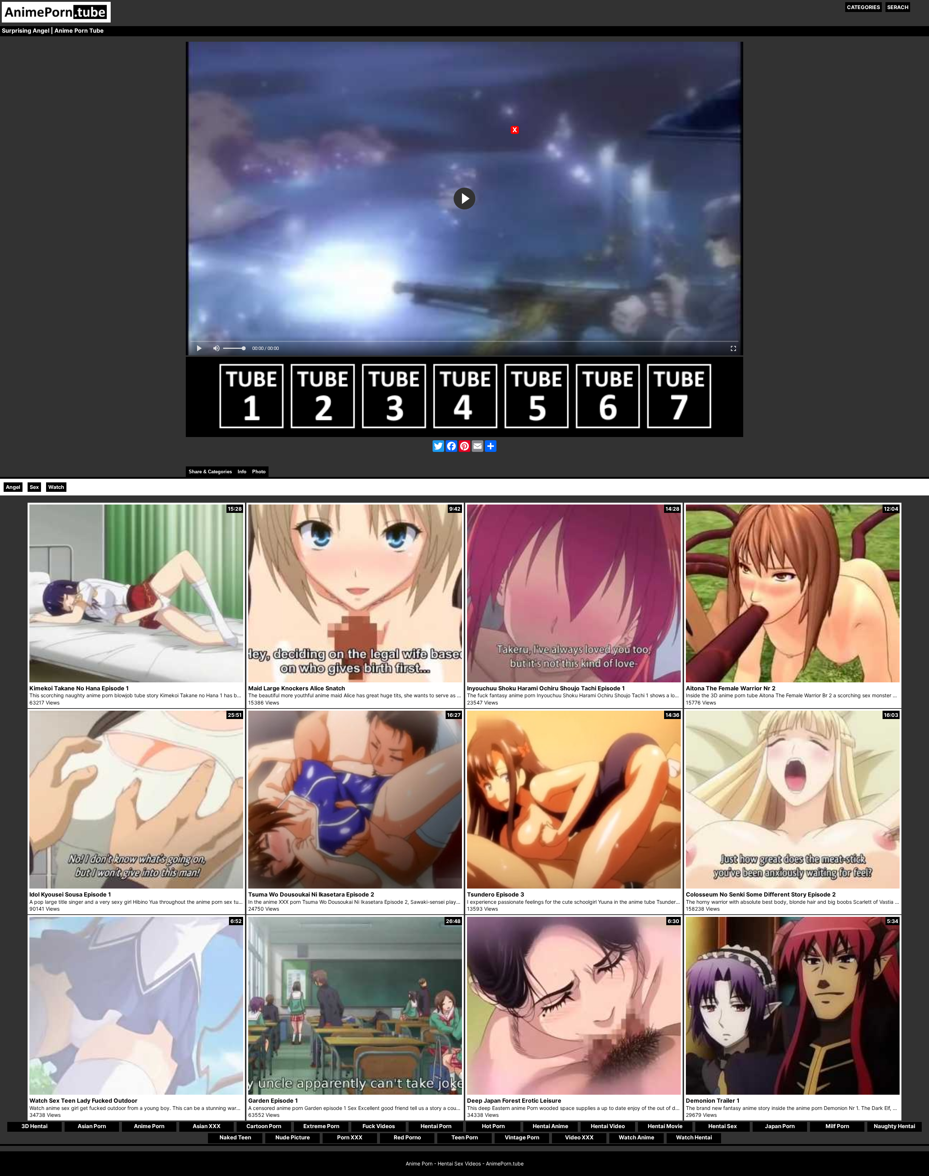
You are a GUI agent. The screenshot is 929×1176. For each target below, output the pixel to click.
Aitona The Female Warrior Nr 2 (730, 688)
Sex (34, 487)
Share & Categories (210, 471)
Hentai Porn (436, 1126)
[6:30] (574, 1093)
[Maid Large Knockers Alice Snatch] (355, 680)
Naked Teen (235, 1137)
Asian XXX (207, 1126)
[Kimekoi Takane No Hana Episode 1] (136, 680)
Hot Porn (493, 1126)
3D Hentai (34, 1126)
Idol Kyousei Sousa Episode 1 (70, 894)
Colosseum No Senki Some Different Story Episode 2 (761, 894)
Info (242, 471)
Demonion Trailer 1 (713, 1100)
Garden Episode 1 (273, 1100)
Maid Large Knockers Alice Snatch (296, 688)
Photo (259, 471)
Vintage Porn (522, 1137)
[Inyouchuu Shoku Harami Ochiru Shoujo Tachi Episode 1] (574, 680)
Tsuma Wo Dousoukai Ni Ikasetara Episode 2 (311, 894)
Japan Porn (780, 1126)
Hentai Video (608, 1126)
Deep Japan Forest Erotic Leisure (514, 1100)
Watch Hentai (694, 1137)
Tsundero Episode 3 (495, 894)
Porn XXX (350, 1137)
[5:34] (793, 1093)
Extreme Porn (321, 1126)
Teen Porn (464, 1137)
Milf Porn (837, 1126)
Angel (13, 487)
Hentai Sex (722, 1126)
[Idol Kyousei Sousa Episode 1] (136, 886)
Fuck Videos (379, 1126)
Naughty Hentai (894, 1126)
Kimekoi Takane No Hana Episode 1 (79, 688)
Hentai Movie (665, 1126)
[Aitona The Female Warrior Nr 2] (793, 680)
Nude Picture (292, 1137)
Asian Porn (92, 1126)
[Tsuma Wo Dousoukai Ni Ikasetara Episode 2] (355, 886)
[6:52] (136, 1093)
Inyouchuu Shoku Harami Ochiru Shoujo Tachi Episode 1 (546, 688)
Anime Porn (149, 1126)
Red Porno (407, 1137)
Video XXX (579, 1137)
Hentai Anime (550, 1126)
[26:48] (355, 1093)
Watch (56, 487)
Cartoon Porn (263, 1126)
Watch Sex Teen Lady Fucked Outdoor (83, 1100)
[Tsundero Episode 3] (574, 886)
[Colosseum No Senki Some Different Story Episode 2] (793, 886)
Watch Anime (636, 1137)
